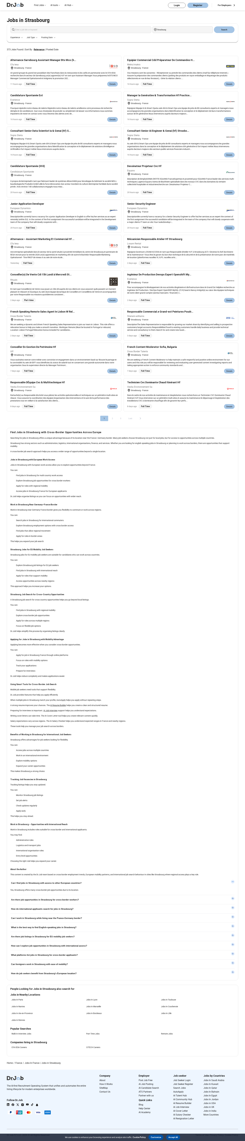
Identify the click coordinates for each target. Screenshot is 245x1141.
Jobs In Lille (166, 1013)
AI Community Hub (182, 1099)
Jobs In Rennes (18, 1020)
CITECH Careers (93, 1047)
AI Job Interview (50, 710)
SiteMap (103, 1088)
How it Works (106, 1084)
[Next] (140, 418)
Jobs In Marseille (93, 1006)
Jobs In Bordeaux (94, 1013)
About (102, 1080)
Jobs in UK (208, 1107)
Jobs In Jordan (210, 1099)
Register (197, 5)
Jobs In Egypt (210, 1095)
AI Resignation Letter (183, 1118)
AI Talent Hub (180, 1095)
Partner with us (146, 1095)
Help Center (144, 1108)
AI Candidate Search (149, 1088)
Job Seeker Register (183, 1084)
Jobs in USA (209, 1103)
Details (112, 84)
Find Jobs (39, 5)
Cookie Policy (139, 1137)
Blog (141, 1104)
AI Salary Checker (182, 1114)
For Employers (224, 5)
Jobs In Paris (17, 1000)
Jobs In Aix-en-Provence (22, 1013)
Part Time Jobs (93, 1034)
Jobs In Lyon (91, 1000)
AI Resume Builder (58, 705)
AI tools (54, 5)
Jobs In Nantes (18, 1006)
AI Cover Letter (180, 1111)
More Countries (211, 1114)
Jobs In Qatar (210, 1088)
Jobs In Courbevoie (169, 1006)
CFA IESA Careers (19, 1047)
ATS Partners (145, 1091)
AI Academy (145, 1112)
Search (224, 30)
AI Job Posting (146, 1084)
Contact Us (104, 1091)
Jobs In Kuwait (210, 1084)
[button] (155, 1137)
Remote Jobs (167, 1034)
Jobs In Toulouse (168, 1000)
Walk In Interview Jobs (21, 1034)
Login (177, 5)
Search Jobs (179, 1088)
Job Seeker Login (182, 1080)
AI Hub (68, 5)
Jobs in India (209, 1111)
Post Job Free (145, 1080)
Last (130, 418)
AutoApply (178, 1091)
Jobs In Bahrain (211, 1091)
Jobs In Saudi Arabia (213, 1080)
